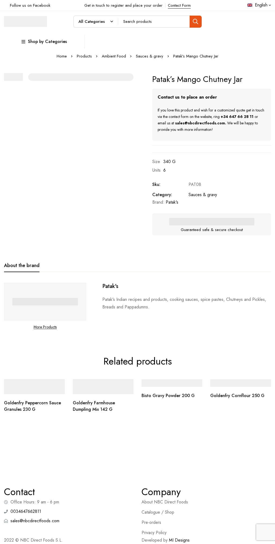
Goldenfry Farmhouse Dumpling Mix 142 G (94, 406)
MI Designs (179, 540)
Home (62, 56)
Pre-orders (151, 522)
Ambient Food (114, 56)
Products (84, 56)
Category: (162, 195)
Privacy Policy (154, 532)
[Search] (196, 22)
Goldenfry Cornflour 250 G (237, 395)
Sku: (156, 184)
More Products (45, 327)
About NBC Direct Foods (165, 502)
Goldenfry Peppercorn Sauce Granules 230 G (32, 406)
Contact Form (179, 5)
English (261, 5)
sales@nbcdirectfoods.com (200, 123)
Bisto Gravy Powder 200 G (168, 395)
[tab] (21, 266)
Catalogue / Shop (158, 512)
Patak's (172, 202)
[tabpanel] (137, 306)
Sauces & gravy (149, 56)
